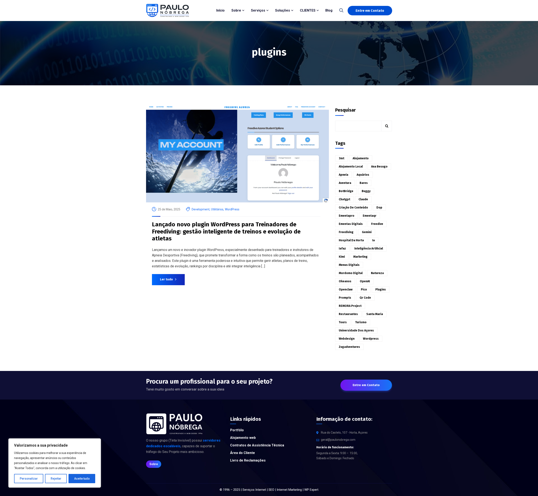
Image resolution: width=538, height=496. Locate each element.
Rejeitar (56, 478)
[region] (54, 463)
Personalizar (29, 478)
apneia (343, 175)
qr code (365, 297)
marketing (360, 257)
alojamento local (351, 166)
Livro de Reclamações (248, 460)
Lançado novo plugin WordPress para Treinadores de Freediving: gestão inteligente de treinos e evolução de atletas (226, 231)
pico (364, 289)
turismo (361, 322)
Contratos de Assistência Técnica (257, 445)
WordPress (232, 209)
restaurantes (348, 314)
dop (379, 207)
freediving (346, 232)
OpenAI (365, 281)
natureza (377, 273)
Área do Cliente (242, 453)
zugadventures (349, 347)
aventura (345, 183)
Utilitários (217, 209)
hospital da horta (351, 240)
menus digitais (349, 265)
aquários (363, 175)
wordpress (371, 338)
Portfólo (237, 430)
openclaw (345, 289)
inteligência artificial (368, 248)
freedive (377, 224)
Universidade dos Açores (356, 330)
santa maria (374, 314)
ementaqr (369, 216)
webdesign (347, 338)
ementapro (346, 216)
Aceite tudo (82, 478)
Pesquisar (345, 110)
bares (364, 183)
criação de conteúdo (353, 207)
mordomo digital (351, 273)
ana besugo (379, 166)
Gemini (367, 232)
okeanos (345, 281)
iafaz (342, 248)
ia (373, 240)
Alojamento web (243, 438)
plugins (380, 289)
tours (343, 322)
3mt (341, 158)
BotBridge (346, 191)
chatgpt (344, 199)
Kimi (342, 257)
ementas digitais (351, 224)
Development (201, 209)
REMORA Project (350, 306)
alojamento (361, 158)
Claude (363, 199)
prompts (345, 297)
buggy (366, 191)
